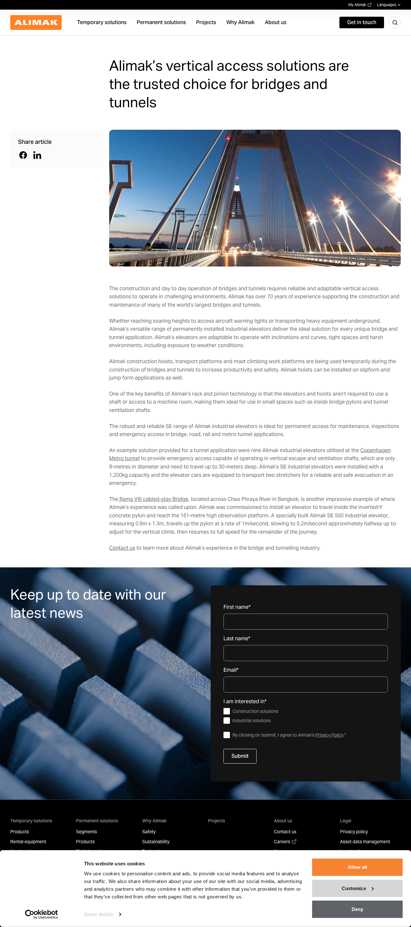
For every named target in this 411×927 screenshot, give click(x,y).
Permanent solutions (97, 821)
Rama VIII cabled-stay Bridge (153, 499)
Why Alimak (154, 821)
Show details (98, 914)
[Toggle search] (395, 22)
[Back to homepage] (36, 22)
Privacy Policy (329, 735)
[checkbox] (305, 716)
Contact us (122, 548)
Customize (354, 888)
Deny (357, 909)
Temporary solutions (31, 821)
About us (283, 821)
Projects (216, 821)
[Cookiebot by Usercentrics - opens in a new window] (41, 914)
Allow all (357, 867)
